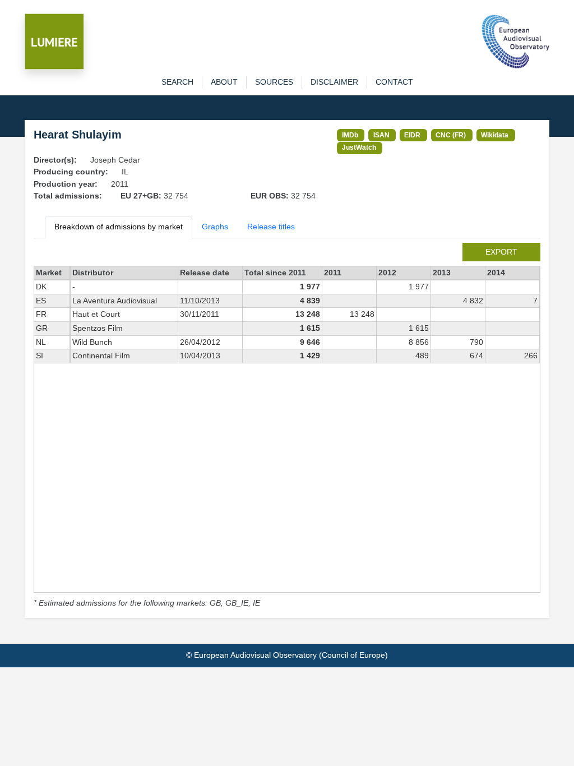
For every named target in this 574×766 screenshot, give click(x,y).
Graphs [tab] (215, 226)
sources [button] (274, 81)
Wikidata (494, 135)
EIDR (412, 135)
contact (394, 81)
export (501, 251)
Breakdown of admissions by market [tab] (118, 226)
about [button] (224, 81)
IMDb (350, 135)
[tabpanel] (287, 426)
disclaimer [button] (334, 81)
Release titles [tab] (271, 226)
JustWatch (359, 147)
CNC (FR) (451, 135)
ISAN (381, 135)
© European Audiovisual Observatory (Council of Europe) (287, 654)
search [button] (177, 81)
